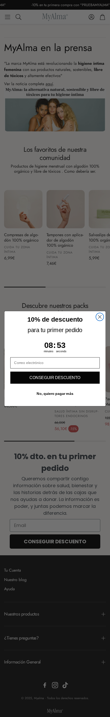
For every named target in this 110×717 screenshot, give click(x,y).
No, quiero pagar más (55, 393)
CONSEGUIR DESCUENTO (54, 377)
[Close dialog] (100, 317)
